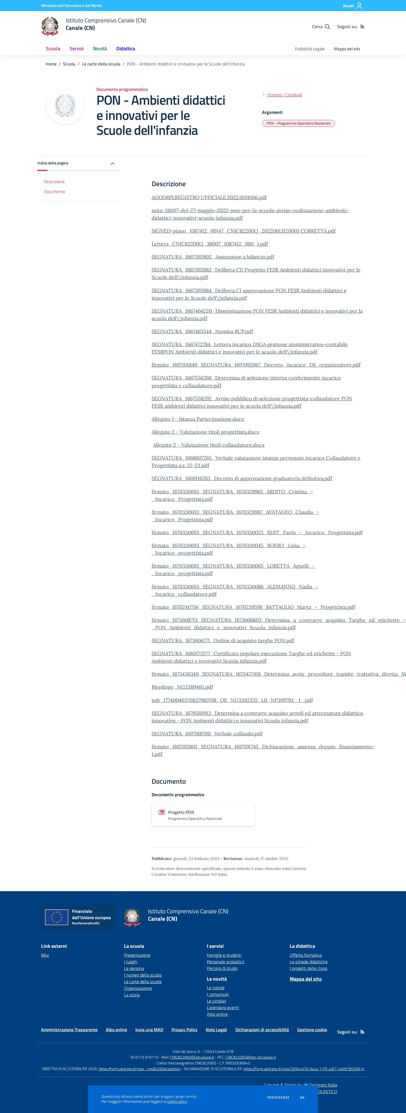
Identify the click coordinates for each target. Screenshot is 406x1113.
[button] (78, 163)
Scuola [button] (53, 48)
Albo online (217, 1014)
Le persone (134, 968)
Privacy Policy (184, 1029)
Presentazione (137, 955)
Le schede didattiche (309, 961)
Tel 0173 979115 (144, 1057)
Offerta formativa (306, 955)
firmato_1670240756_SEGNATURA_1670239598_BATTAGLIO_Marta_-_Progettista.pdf (253, 607)
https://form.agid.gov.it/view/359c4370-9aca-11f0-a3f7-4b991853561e (304, 1069)
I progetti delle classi (308, 968)
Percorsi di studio (222, 968)
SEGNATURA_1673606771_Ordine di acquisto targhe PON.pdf (223, 640)
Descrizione (54, 181)
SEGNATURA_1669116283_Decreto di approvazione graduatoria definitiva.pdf (242, 478)
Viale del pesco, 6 (186, 1051)
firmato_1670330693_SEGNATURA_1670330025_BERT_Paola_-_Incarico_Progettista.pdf (257, 532)
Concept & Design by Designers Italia (300, 1085)
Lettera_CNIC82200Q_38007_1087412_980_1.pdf (210, 244)
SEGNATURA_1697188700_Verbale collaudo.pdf (207, 733)
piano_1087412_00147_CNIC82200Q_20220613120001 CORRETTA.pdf (254, 231)
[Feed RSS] (362, 26)
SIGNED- (162, 231)
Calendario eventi (223, 1007)
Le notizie (216, 987)
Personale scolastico (225, 961)
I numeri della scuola (143, 975)
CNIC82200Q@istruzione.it (192, 1057)
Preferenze (278, 1097)
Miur (45, 955)
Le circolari (216, 1001)
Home (51, 63)
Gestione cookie (312, 1029)
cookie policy (177, 1101)
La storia (132, 994)
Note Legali (216, 1029)
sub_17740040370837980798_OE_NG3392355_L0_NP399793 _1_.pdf (232, 700)
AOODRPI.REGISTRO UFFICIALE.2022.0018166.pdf (209, 197)
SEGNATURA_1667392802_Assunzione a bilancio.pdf (213, 257)
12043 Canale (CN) (218, 1051)
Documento (54, 191)
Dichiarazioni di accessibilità (262, 1029)
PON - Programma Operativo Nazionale (299, 123)
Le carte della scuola (101, 63)
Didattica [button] (125, 48)
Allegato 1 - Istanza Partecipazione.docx (198, 419)
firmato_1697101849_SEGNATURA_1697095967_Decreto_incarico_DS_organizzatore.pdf (256, 365)
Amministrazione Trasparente (69, 1029)
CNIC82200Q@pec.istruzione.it (251, 1057)
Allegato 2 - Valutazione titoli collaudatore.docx (209, 445)
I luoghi (130, 961)
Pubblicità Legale (310, 49)
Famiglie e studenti (224, 955)
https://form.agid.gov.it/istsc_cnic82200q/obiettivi (140, 1069)
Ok (302, 1097)
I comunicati (218, 994)
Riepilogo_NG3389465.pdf (182, 687)
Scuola (69, 63)
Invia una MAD (149, 1029)
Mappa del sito (347, 49)
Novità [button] (100, 48)
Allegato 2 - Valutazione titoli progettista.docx (205, 432)
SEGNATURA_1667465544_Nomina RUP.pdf (202, 331)
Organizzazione (138, 988)
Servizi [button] (77, 48)
